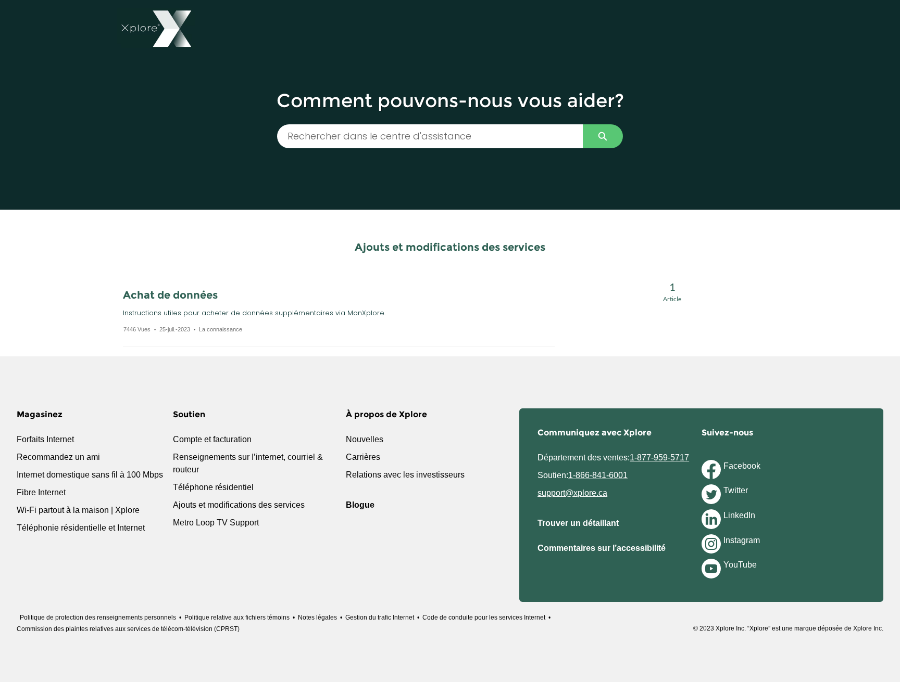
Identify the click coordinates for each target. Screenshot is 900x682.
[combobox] (430, 136)
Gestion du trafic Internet (379, 617)
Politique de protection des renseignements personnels (98, 617)
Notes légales (317, 617)
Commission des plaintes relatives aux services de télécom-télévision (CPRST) (128, 629)
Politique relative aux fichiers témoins (237, 617)
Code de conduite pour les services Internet (483, 617)
